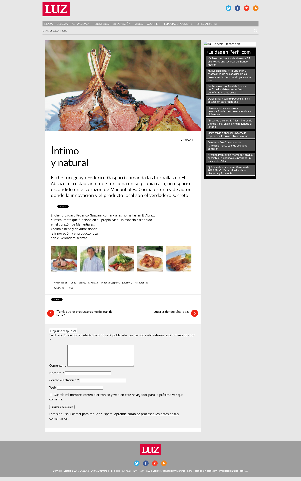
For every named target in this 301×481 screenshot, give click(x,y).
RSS (255, 8)
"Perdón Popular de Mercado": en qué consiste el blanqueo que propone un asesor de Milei (230, 158)
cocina (82, 282)
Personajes (101, 23)
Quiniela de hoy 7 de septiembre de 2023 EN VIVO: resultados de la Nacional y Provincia (228, 170)
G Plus (246, 8)
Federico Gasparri (110, 282)
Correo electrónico (64, 380)
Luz (56, 9)
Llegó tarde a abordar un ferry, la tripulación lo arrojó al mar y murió (228, 134)
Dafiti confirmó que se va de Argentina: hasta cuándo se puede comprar (227, 145)
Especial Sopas (206, 23)
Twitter (228, 8)
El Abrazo (93, 282)
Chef (55, 140)
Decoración (121, 23)
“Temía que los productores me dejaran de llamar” (84, 313)
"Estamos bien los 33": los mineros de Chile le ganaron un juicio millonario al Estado (230, 123)
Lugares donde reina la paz (171, 311)
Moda (48, 23)
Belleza (62, 23)
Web (52, 387)
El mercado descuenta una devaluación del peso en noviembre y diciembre (229, 111)
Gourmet (153, 23)
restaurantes (141, 282)
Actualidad (80, 23)
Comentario (58, 365)
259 (71, 288)
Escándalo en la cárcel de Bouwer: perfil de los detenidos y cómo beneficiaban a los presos (228, 89)
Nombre (56, 373)
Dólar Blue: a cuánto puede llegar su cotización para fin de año (229, 100)
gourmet (126, 282)
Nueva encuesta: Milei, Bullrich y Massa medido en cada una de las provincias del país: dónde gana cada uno (229, 75)
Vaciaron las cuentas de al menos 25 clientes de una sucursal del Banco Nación (229, 61)
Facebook (237, 8)
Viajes (138, 23)
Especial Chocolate (178, 23)
